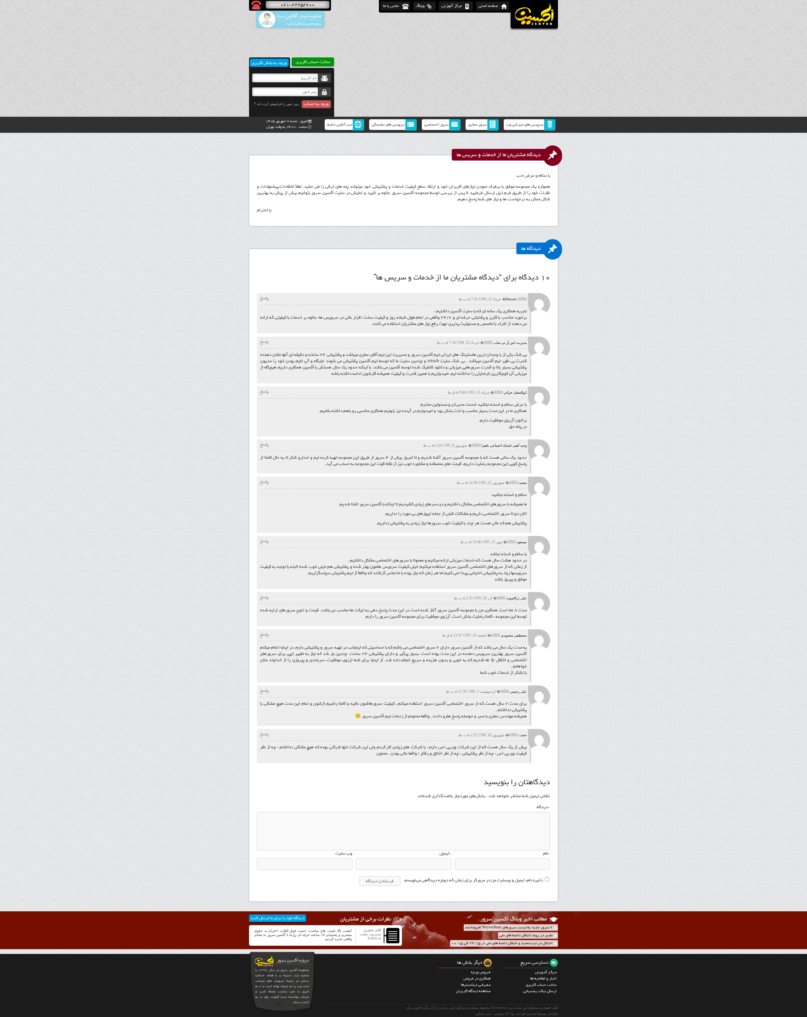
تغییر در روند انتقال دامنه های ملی (526, 935)
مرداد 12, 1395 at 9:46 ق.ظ (468, 392)
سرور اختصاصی (436, 124)
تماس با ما (391, 6)
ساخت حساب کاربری (541, 985)
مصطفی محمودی (514, 635)
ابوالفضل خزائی (515, 392)
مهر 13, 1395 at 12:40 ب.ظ (481, 542)
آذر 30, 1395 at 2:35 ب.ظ (473, 598)
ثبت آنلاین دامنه (339, 124)
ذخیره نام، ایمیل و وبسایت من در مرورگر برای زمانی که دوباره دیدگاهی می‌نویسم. (473, 880)
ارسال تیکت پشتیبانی (540, 991)
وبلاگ (420, 6)
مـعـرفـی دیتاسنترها (476, 985)
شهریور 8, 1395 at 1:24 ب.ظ (445, 445)
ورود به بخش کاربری (269, 62)
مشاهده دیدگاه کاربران (473, 991)
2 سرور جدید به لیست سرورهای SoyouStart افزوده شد (509, 927)
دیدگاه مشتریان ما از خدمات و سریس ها (498, 154)
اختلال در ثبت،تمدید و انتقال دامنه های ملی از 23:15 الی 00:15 (502, 943)
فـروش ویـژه (481, 972)
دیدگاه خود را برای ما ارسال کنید (278, 918)
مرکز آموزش (451, 6)
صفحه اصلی (488, 6)
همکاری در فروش (477, 978)
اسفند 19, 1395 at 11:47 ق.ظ (464, 635)
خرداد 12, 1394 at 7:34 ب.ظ (458, 342)
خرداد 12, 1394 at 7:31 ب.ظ (480, 299)
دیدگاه (543, 807)
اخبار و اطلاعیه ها (543, 978)
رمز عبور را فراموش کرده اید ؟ (276, 104)
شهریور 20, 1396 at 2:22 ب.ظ (481, 735)
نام (546, 853)
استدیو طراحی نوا (524, 1013)
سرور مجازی (477, 124)
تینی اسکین (483, 1013)
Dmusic (511, 299)
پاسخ (264, 298)
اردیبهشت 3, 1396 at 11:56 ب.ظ (471, 691)
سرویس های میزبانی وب (524, 124)
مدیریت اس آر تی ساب (510, 342)
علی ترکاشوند (517, 598)
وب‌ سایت (343, 853)
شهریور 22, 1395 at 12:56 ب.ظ (480, 482)
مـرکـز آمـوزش (546, 972)
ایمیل (445, 853)
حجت (523, 735)
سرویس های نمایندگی (388, 124)
